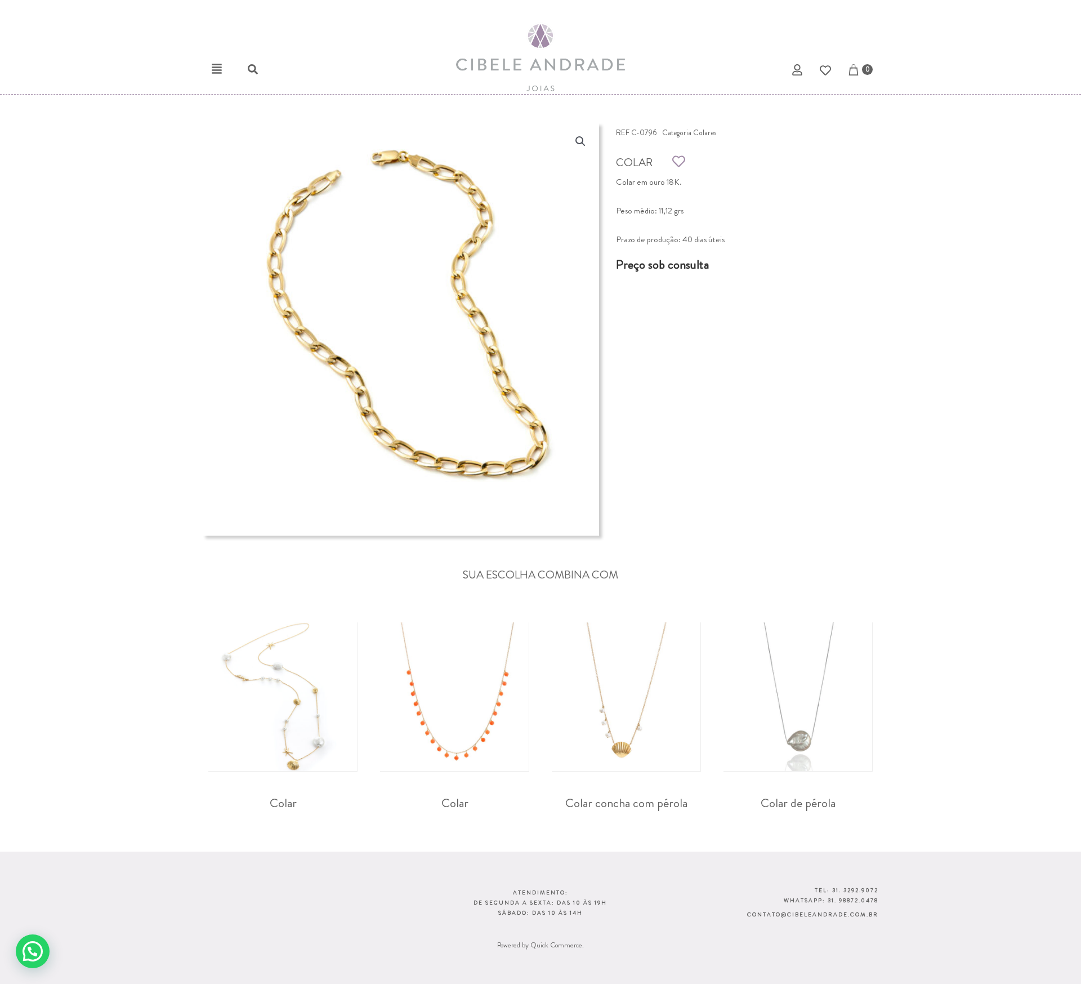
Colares (704, 132)
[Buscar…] (247, 71)
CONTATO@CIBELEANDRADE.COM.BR (812, 914)
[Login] (799, 71)
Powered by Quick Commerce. (540, 945)
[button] (216, 68)
